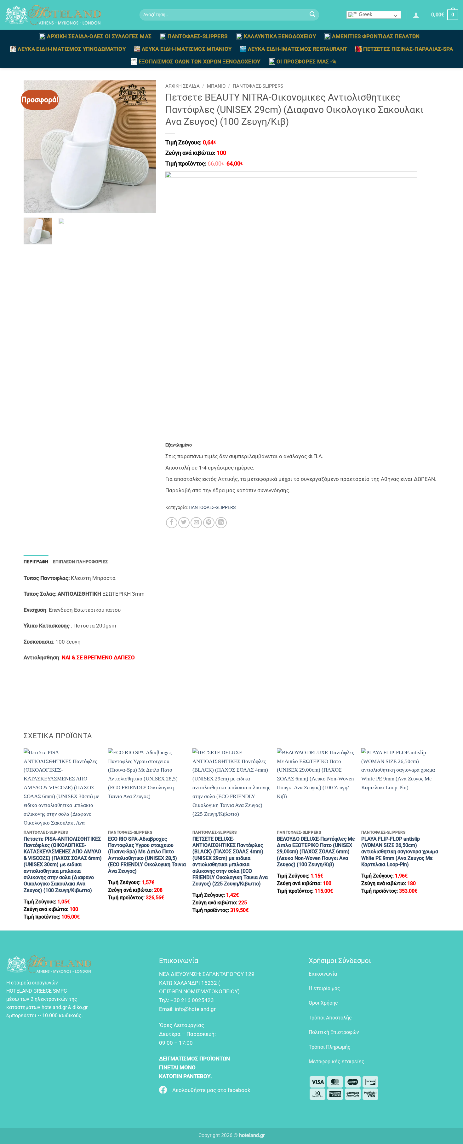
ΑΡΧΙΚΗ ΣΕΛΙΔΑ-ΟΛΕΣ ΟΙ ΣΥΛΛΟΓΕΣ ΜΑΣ (99, 36)
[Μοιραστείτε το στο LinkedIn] (221, 522)
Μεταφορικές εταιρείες (336, 1062)
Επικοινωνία (323, 974)
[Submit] (312, 15)
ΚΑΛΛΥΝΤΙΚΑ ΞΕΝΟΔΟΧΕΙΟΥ (280, 36)
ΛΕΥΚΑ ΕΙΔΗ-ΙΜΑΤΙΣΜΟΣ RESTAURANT (297, 49)
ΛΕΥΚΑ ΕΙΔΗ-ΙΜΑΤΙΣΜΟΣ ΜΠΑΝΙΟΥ (187, 49)
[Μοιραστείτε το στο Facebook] (171, 522)
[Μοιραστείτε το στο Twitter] (184, 522)
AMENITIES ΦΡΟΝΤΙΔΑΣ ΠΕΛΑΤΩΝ (376, 36)
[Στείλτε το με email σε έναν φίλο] (196, 522)
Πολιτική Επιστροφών (334, 1032)
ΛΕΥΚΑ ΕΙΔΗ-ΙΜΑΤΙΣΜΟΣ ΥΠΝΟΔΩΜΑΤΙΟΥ (72, 49)
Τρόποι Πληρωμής (330, 1047)
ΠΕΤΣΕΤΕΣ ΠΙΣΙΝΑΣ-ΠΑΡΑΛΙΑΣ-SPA (408, 49)
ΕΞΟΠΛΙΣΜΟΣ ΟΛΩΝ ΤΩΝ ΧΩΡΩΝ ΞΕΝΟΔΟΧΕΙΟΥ (199, 61)
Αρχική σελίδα (182, 86)
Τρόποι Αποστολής (330, 1018)
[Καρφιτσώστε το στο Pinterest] (208, 522)
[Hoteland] (67, 15)
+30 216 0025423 (192, 1000)
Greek (364, 14)
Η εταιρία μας (324, 988)
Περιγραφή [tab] (36, 561)
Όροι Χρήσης (323, 1003)
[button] (416, 15)
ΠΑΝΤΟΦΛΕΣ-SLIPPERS (197, 36)
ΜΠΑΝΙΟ (216, 86)
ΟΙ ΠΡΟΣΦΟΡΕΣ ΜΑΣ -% (307, 61)
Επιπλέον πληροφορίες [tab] (80, 561)
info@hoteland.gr (195, 1009)
